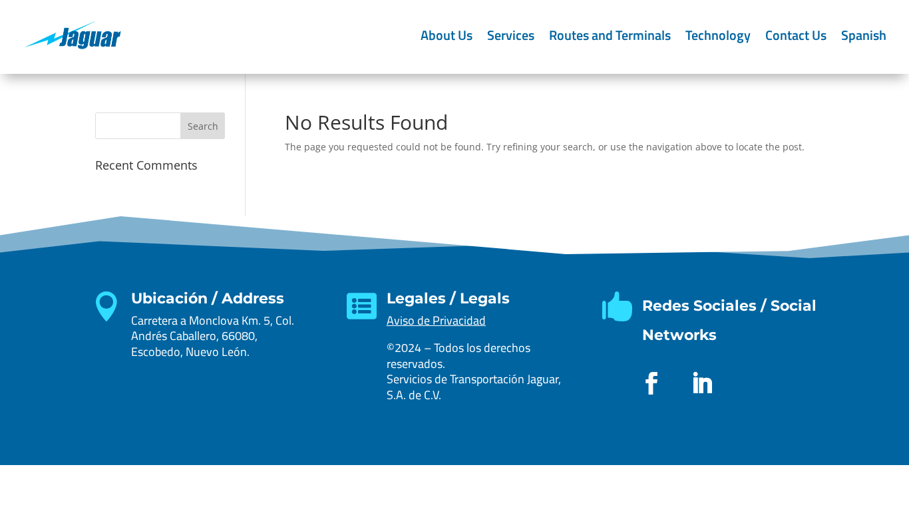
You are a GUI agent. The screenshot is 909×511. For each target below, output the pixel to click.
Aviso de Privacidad (436, 320)
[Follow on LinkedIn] (702, 383)
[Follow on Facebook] (651, 383)
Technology (718, 35)
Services (510, 35)
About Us (446, 35)
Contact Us (795, 35)
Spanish (863, 35)
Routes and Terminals (610, 35)
